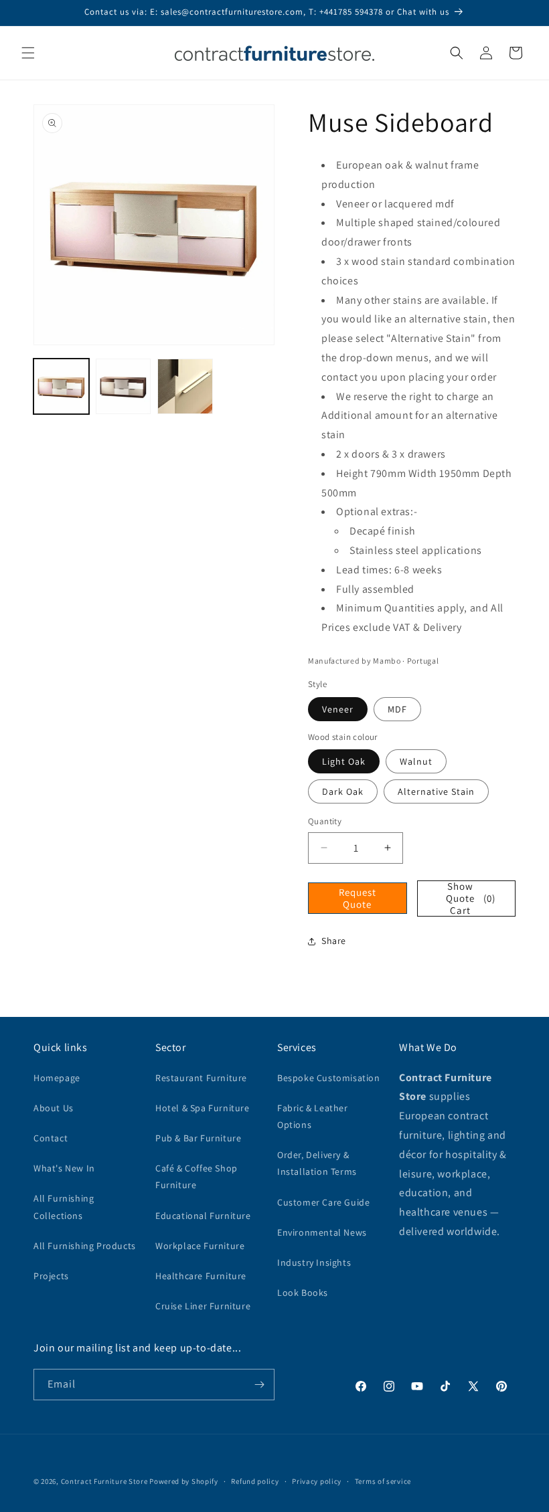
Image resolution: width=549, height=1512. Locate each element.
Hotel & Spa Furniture (202, 1108)
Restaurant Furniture (201, 1078)
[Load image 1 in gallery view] (61, 386)
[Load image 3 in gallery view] (185, 386)
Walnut (416, 761)
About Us (53, 1108)
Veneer (338, 709)
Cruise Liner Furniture (202, 1306)
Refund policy (255, 1481)
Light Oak (344, 761)
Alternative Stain (436, 791)
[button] (28, 53)
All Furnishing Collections (63, 1206)
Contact (50, 1138)
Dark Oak (343, 791)
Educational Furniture (203, 1216)
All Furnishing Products (84, 1246)
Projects (51, 1276)
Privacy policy (316, 1481)
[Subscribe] (259, 1384)
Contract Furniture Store (104, 1481)
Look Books (302, 1293)
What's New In (64, 1168)
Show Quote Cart (470, 898)
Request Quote (357, 898)
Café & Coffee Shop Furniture (196, 1176)
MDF (397, 709)
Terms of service (383, 1481)
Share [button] (333, 941)
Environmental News (322, 1232)
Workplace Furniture (199, 1246)
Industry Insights (314, 1262)
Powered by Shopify (183, 1481)
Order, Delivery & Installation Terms (317, 1163)
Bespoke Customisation (328, 1078)
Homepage (56, 1078)
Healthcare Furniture (200, 1276)
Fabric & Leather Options (312, 1116)
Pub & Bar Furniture (198, 1138)
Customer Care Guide (323, 1202)
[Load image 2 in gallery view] (123, 386)
